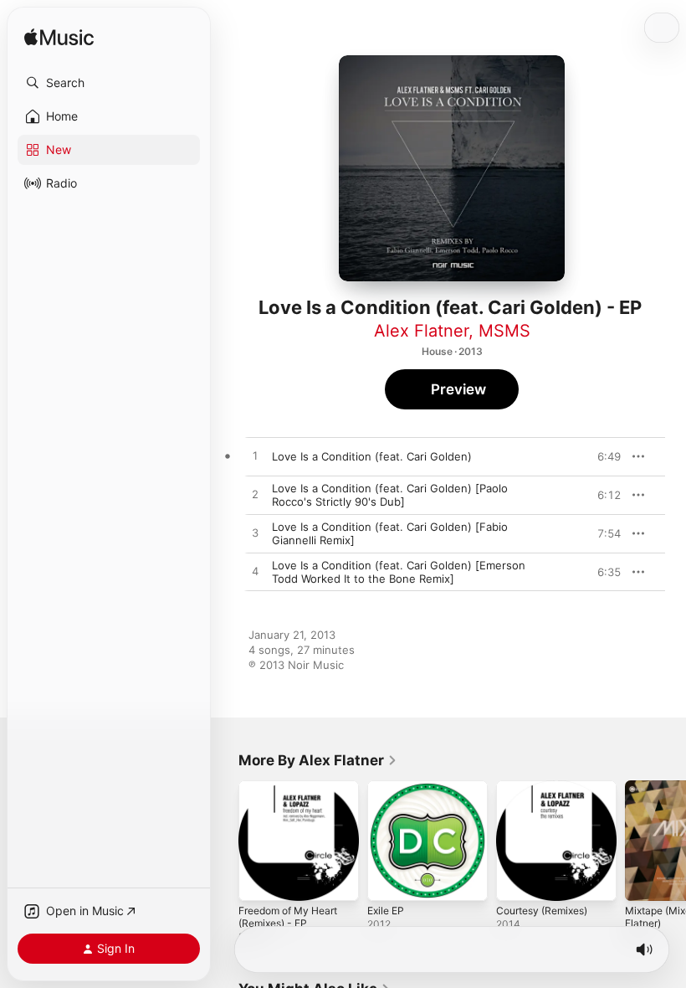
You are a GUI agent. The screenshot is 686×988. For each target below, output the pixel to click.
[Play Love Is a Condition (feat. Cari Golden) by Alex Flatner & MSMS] (255, 456)
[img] (59, 38)
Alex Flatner (421, 331)
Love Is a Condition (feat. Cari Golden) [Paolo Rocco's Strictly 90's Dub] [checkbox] (390, 494)
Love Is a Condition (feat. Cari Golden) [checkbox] (372, 456)
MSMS (504, 331)
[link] (317, 760)
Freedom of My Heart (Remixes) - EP (287, 916)
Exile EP (385, 910)
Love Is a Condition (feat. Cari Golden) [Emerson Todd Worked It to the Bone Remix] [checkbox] (398, 571)
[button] (108, 83)
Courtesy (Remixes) (541, 910)
